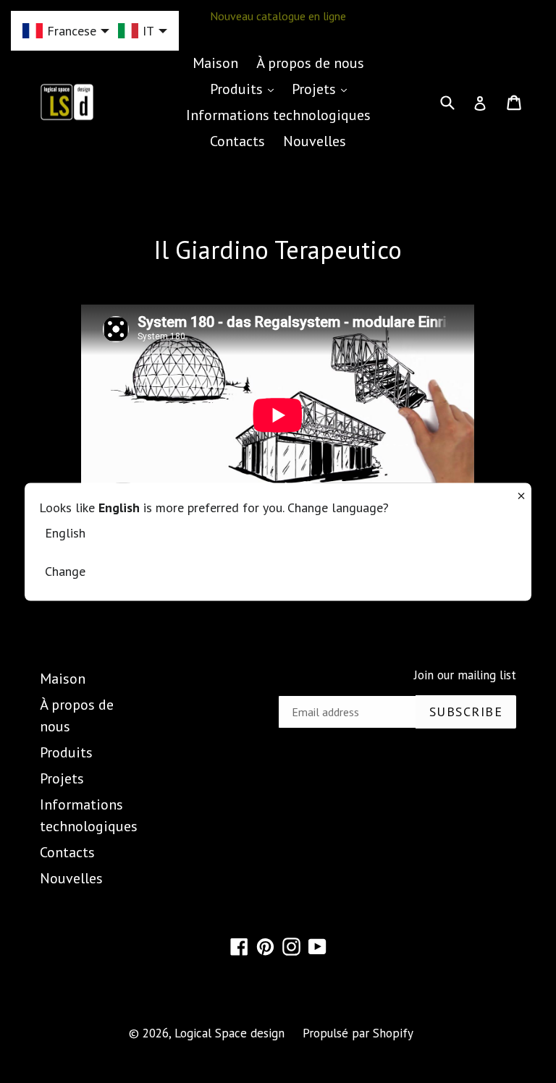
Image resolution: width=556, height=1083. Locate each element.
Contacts (237, 141)
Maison (215, 63)
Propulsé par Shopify (358, 1033)
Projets (323, 88)
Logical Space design (229, 1033)
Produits (245, 88)
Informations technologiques (278, 115)
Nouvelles (314, 141)
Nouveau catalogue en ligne (278, 16)
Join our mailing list (465, 675)
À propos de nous (310, 63)
